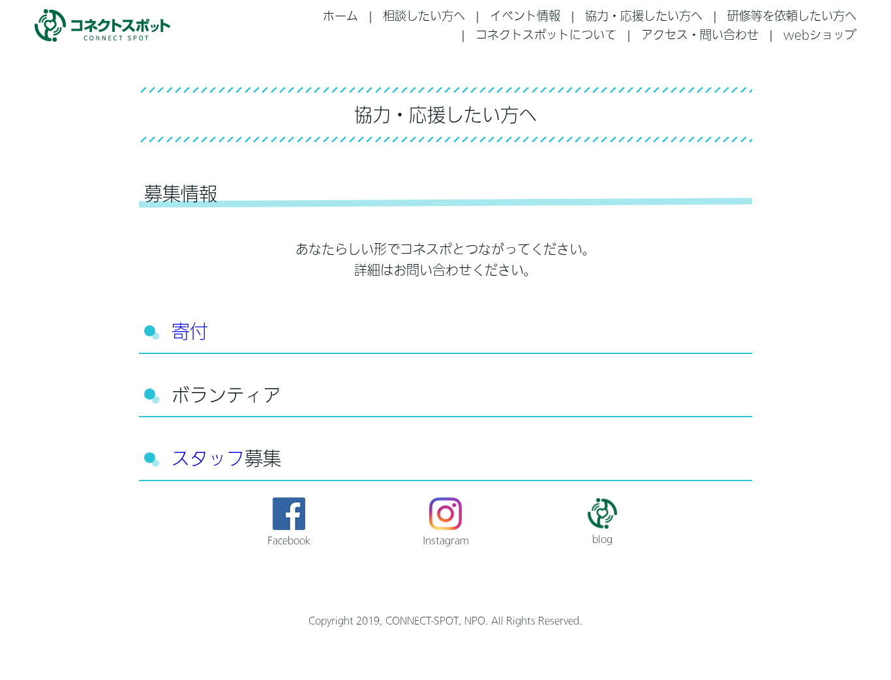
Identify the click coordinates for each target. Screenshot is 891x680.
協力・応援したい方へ (643, 16)
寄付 (190, 331)
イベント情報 (525, 16)
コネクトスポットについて (546, 34)
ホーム (340, 16)
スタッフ (208, 458)
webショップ (819, 34)
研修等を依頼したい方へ (791, 16)
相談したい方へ (424, 16)
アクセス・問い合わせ (700, 34)
